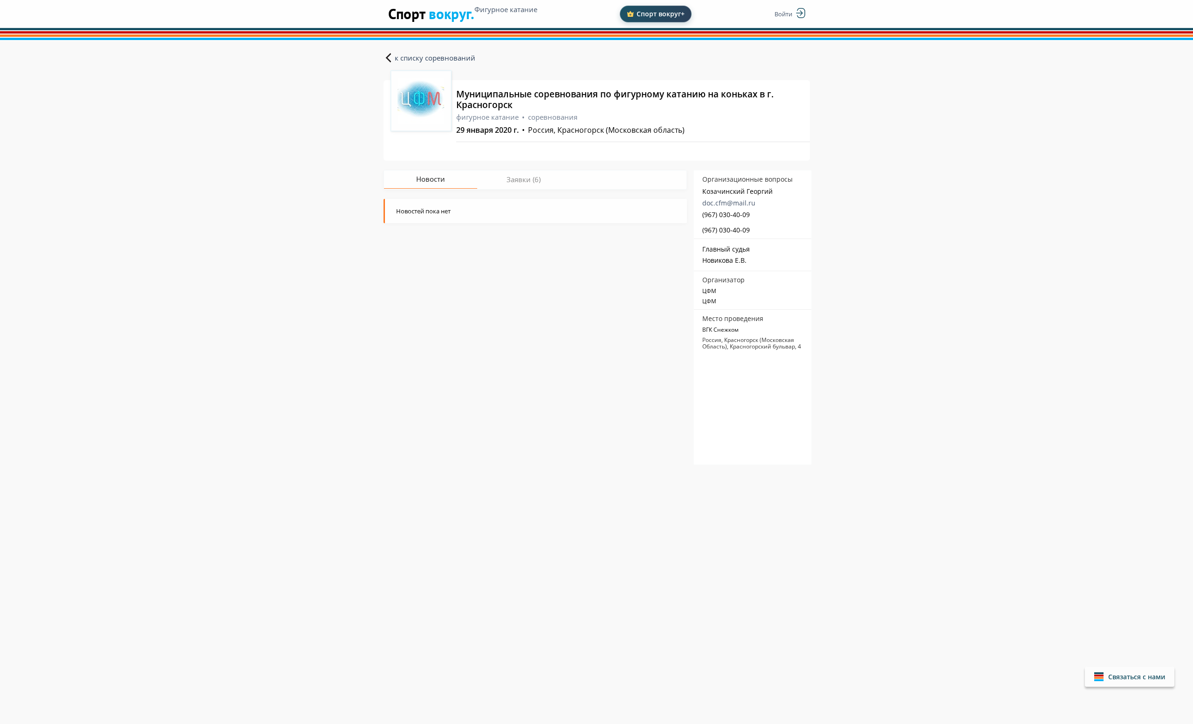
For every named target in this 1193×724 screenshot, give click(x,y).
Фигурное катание (505, 9)
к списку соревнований (435, 57)
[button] (1129, 677)
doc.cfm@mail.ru (728, 203)
